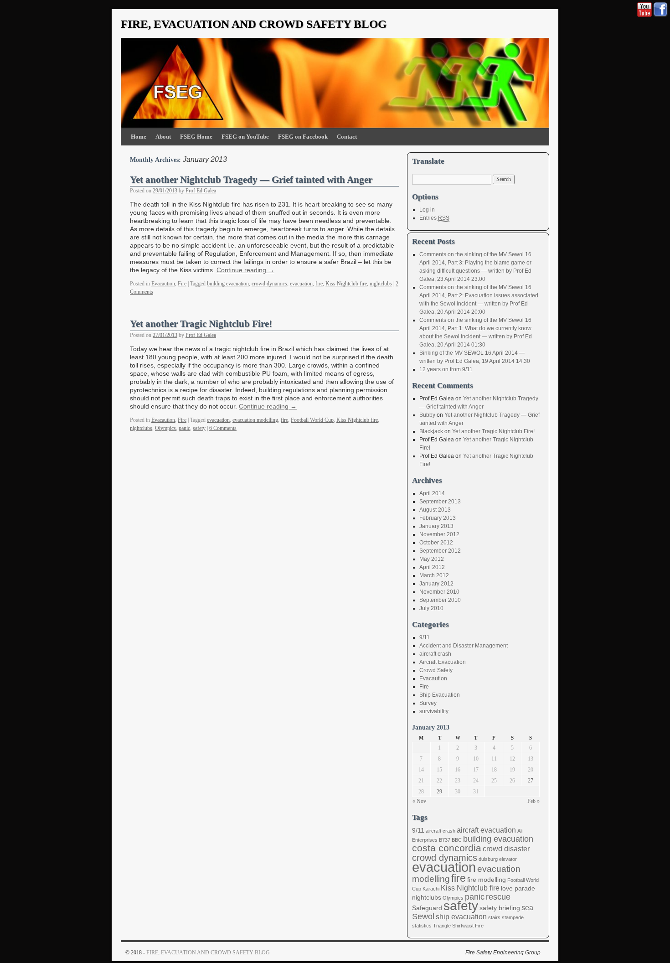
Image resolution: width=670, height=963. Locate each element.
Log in (427, 210)
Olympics (165, 428)
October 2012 (436, 542)
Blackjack (431, 431)
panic (184, 428)
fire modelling (486, 879)
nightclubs (381, 283)
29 (439, 791)
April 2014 (432, 493)
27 (530, 780)
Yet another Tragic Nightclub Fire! (201, 323)
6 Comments (223, 428)
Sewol (423, 916)
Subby (427, 415)
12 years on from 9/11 (446, 369)
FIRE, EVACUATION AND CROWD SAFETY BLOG (254, 24)
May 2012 (431, 559)
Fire (182, 283)
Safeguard (427, 908)
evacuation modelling (255, 420)
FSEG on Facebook (303, 136)
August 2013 (435, 510)
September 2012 (440, 551)
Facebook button (660, 9)
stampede (513, 917)
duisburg (488, 859)
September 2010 (440, 600)
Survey (428, 703)
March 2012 (434, 575)
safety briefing (499, 908)
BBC (457, 840)
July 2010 (431, 608)
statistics (422, 925)
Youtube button (644, 9)
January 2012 (436, 583)
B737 (444, 840)
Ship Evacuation (439, 695)
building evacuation (228, 283)
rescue (498, 896)
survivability (433, 711)
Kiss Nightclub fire (346, 283)
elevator (508, 859)
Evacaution (163, 283)
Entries (434, 218)
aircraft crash (435, 654)
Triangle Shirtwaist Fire (458, 925)
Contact (347, 136)
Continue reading (245, 270)
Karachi (431, 888)
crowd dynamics (269, 283)
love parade (518, 888)
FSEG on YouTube (245, 136)
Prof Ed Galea (201, 190)
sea (527, 907)
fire (319, 283)
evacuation (301, 283)
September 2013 (440, 501)
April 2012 (432, 567)
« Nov (419, 801)
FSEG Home (196, 136)
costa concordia (446, 848)
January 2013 (436, 526)
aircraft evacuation (486, 830)
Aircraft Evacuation (442, 662)
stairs (494, 917)
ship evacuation (461, 917)
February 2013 (437, 518)
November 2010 (439, 592)
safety (199, 428)
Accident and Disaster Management (463, 645)
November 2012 (439, 534)
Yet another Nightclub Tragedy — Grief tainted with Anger (251, 179)
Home (138, 136)
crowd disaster (506, 849)
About (163, 136)
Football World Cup (312, 420)
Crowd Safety (436, 670)
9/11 (424, 637)
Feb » (533, 801)
